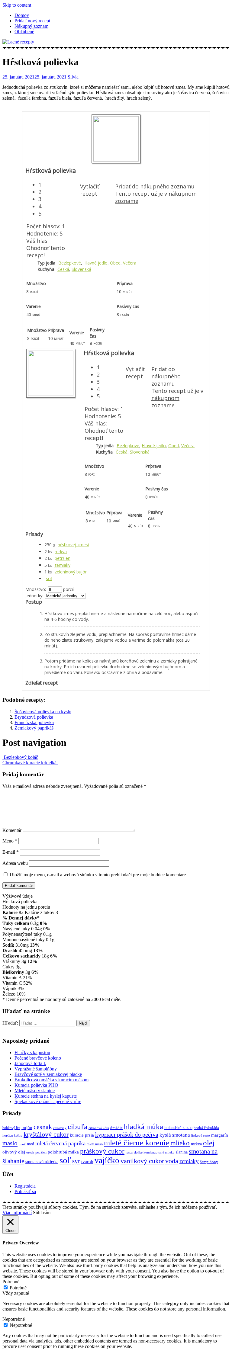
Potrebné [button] (10, 1281)
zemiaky (62, 565)
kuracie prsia (82, 1135)
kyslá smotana (175, 1135)
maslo (10, 1143)
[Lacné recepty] (18, 41)
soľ (49, 578)
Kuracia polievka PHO (36, 1085)
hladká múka (143, 1126)
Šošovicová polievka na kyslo (42, 711)
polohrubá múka (63, 1151)
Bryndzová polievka (33, 717)
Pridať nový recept (32, 20)
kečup (18, 1135)
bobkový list (11, 1128)
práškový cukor (102, 1151)
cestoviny (59, 1128)
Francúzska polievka (34, 722)
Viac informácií (17, 1212)
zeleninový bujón (71, 572)
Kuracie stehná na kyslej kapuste (45, 1096)
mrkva (61, 551)
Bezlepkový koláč (20, 757)
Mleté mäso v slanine (34, 1090)
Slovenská (81, 269)
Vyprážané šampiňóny (35, 1068)
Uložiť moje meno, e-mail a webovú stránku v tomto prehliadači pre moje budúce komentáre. (98, 874)
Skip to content (16, 5)
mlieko (180, 1143)
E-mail (10, 852)
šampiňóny (209, 1162)
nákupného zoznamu (167, 186)
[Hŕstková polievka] (116, 160)
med (30, 1144)
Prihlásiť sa (25, 1191)
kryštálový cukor (46, 1134)
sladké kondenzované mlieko (154, 1152)
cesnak (43, 1127)
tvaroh (87, 1161)
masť (22, 1144)
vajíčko (107, 1160)
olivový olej (13, 1152)
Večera (129, 263)
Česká (63, 269)
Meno (9, 840)
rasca (129, 1152)
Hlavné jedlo (95, 263)
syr (76, 1161)
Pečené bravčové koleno (37, 1057)
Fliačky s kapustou (32, 1052)
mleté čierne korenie (136, 1142)
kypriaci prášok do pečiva (126, 1134)
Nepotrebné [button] (13, 1319)
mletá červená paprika (60, 1143)
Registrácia (25, 1186)
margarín (219, 1135)
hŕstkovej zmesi (73, 544)
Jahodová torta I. (30, 1063)
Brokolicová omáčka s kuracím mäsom (51, 1079)
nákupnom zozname (165, 401)
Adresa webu (15, 863)
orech (30, 1152)
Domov (21, 15)
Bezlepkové (69, 263)
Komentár (11, 830)
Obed (115, 263)
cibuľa (77, 1126)
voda (171, 1161)
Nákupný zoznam (31, 26)
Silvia (73, 76)
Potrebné (18, 1287)
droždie (116, 1127)
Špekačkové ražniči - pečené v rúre (47, 1101)
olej (208, 1142)
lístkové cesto (200, 1135)
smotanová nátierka (41, 1161)
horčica (7, 1135)
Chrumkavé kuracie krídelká (30, 762)
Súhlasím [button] (41, 1212)
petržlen (62, 558)
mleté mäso (95, 1144)
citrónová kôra (99, 1128)
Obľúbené (24, 31)
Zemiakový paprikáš (33, 727)
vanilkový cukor (142, 1161)
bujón (26, 1127)
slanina (182, 1152)
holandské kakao (178, 1127)
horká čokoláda (206, 1127)
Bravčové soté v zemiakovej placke (48, 1074)
